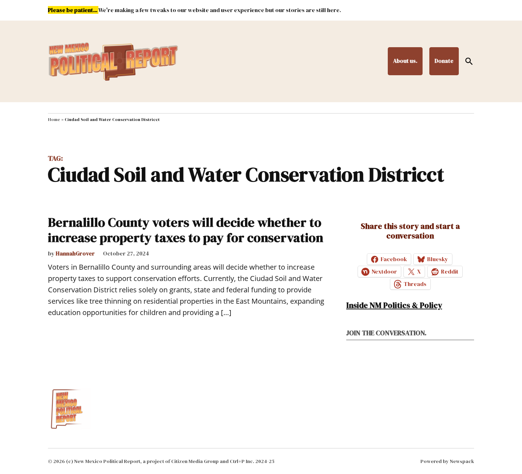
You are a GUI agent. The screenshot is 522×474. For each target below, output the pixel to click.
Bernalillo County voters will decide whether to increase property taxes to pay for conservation (185, 230)
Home (54, 119)
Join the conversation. (386, 332)
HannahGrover (75, 253)
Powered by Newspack (447, 461)
